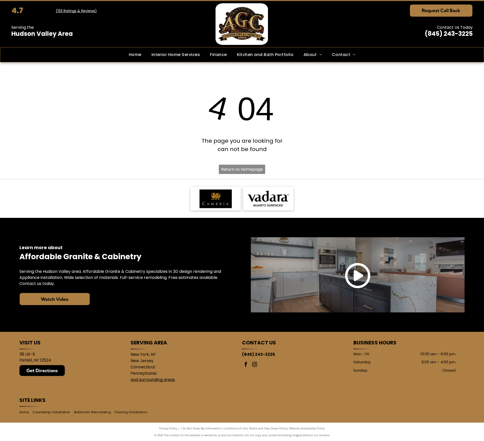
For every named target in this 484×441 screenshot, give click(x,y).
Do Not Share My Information (202, 428)
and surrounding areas (153, 380)
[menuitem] (135, 54)
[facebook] (246, 365)
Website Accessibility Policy (307, 428)
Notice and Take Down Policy (268, 428)
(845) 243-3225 (449, 34)
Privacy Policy (168, 428)
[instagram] (254, 365)
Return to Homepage (242, 169)
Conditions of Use (235, 428)
